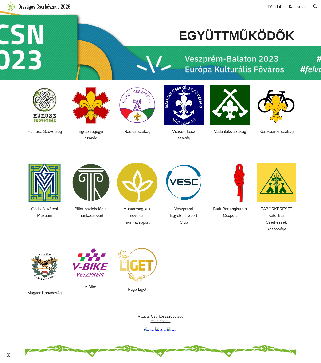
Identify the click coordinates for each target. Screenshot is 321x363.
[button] (315, 6)
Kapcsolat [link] (297, 6)
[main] (206, 40)
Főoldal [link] (274, 6)
